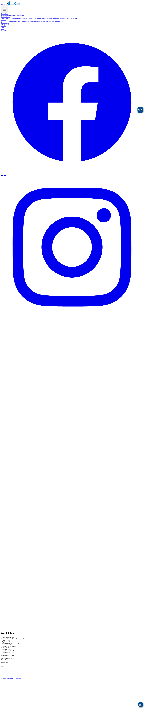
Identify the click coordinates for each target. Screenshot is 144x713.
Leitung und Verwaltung (59, 18)
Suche (2, 29)
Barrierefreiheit (18, 678)
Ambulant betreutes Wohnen (38, 18)
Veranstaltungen (5, 23)
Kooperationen (53, 21)
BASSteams (45, 21)
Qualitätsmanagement (13, 15)
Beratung (3, 21)
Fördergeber (4, 15)
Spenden (21, 15)
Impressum (4, 678)
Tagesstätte (49, 18)
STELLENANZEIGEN (72, 18)
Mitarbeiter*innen (5, 17)
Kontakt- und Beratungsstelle (8, 18)
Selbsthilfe (59, 21)
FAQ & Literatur (5, 24)
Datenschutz (10, 678)
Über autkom (4, 14)
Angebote (3, 20)
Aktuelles (3, 26)
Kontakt (3, 27)
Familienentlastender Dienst (23, 18)
